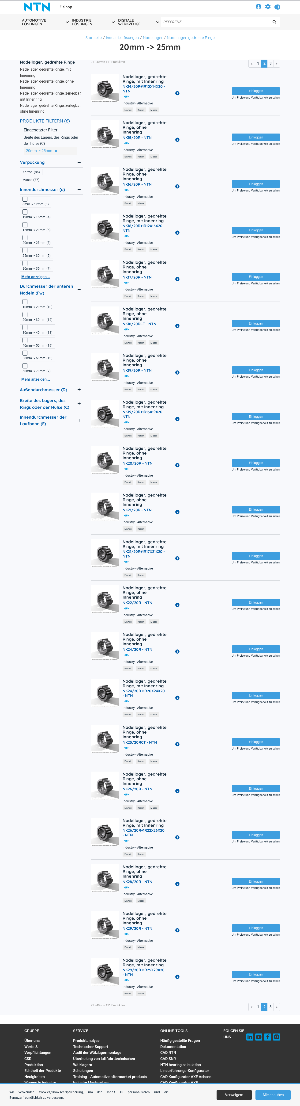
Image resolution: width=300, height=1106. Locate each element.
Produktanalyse (86, 1040)
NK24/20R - (137, 649)
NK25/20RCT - (140, 742)
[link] (258, 7)
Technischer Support (90, 1047)
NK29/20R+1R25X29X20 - (144, 972)
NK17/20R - (137, 277)
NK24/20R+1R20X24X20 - (144, 693)
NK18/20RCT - (139, 323)
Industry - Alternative (138, 103)
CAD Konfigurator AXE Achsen (185, 1077)
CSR (27, 1058)
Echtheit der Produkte (42, 1070)
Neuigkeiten (34, 1077)
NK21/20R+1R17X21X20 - (144, 554)
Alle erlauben (273, 1095)
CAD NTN (168, 1052)
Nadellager (153, 37)
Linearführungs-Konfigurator (184, 1070)
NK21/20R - (137, 510)
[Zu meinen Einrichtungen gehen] (268, 7)
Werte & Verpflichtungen (37, 1050)
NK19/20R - (137, 370)
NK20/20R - (138, 463)
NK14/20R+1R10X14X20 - (144, 88)
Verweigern (234, 1095)
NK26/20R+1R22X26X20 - (144, 832)
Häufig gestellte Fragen (180, 1040)
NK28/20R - (137, 881)
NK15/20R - (137, 137)
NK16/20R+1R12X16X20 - (144, 228)
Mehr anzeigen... (35, 277)
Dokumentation (173, 1047)
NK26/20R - (137, 789)
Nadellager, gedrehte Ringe (191, 37)
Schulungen (83, 1070)
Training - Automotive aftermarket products (110, 1077)
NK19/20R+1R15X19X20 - (144, 414)
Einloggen (256, 91)
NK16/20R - (137, 184)
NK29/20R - (137, 928)
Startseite (94, 37)
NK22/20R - (137, 602)
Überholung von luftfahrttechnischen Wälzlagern (104, 1061)
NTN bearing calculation (180, 1065)
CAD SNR (168, 1058)
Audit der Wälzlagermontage (97, 1052)
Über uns (32, 1040)
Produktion (33, 1065)
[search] (274, 22)
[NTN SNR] (37, 7)
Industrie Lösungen (122, 37)
